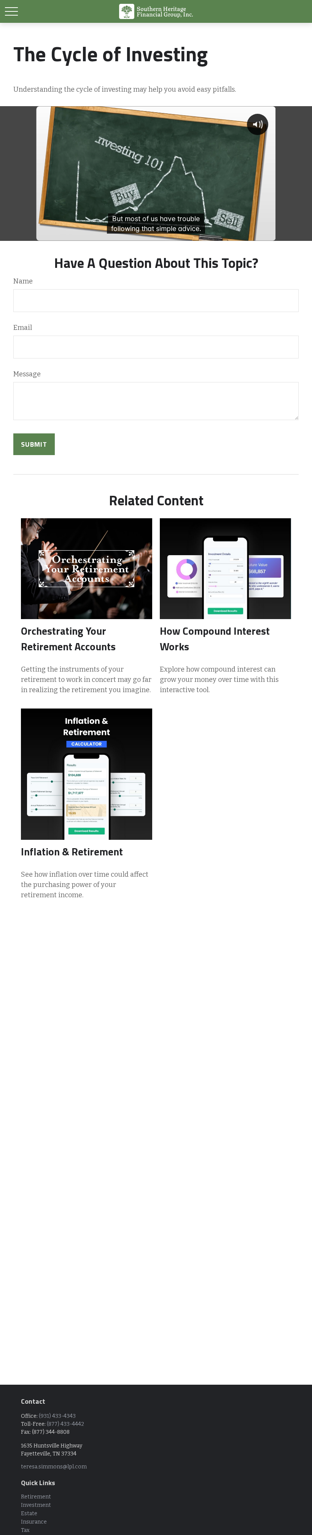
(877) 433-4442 (65, 1424)
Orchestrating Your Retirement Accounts (68, 638)
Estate (29, 1513)
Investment (36, 1505)
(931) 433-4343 (57, 1416)
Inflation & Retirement (72, 851)
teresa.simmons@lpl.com (54, 1466)
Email (22, 327)
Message (27, 374)
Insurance (34, 1522)
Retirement (36, 1497)
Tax (25, 1530)
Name (23, 281)
